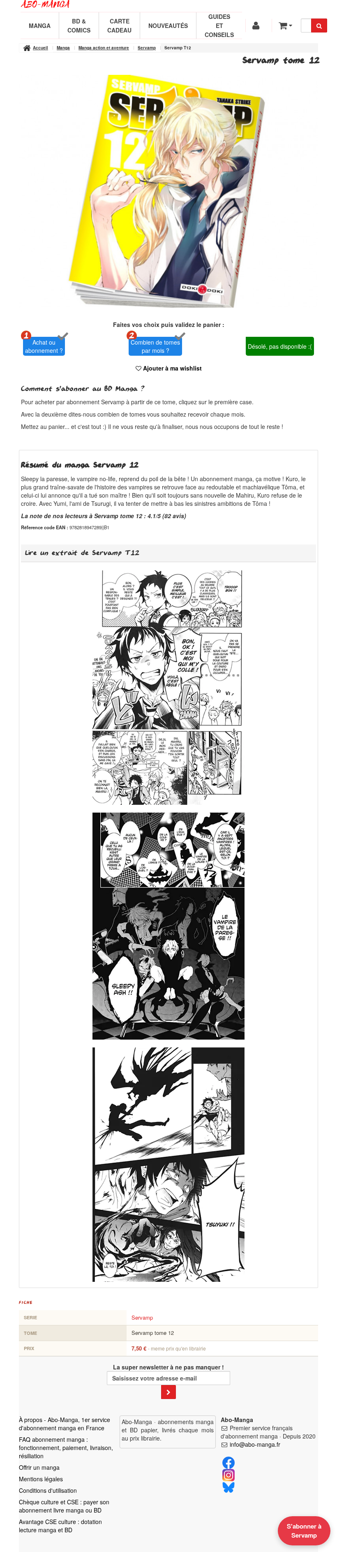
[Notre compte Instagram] (228, 1474)
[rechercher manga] (319, 25)
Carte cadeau (119, 25)
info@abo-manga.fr (255, 1444)
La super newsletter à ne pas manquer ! (168, 1367)
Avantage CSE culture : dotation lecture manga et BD (60, 1525)
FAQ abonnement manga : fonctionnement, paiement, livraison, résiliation (66, 1447)
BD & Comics (78, 25)
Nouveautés (168, 25)
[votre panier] (285, 25)
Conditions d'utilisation (48, 1490)
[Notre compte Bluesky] (228, 1487)
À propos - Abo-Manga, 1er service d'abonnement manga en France (64, 1423)
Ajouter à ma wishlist (171, 368)
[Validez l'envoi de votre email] (168, 1392)
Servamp (142, 1317)
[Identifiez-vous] (256, 25)
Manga (40, 25)
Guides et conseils (219, 25)
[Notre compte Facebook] (228, 1462)
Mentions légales (41, 1479)
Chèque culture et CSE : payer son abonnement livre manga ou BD (64, 1506)
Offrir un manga (39, 1467)
